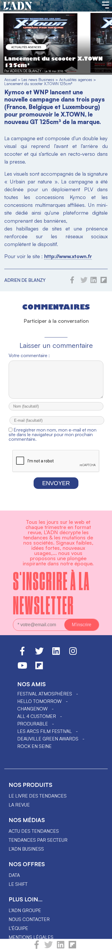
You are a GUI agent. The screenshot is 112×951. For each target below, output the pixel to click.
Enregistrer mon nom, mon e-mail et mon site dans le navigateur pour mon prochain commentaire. (52, 434)
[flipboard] (72, 947)
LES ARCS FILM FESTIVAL (44, 731)
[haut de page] (102, 944)
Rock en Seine (34, 746)
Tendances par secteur (38, 840)
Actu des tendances (34, 831)
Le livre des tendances (38, 796)
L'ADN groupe (25, 910)
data (14, 875)
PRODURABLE (32, 724)
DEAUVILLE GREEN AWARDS (47, 739)
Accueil (10, 79)
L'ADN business (26, 849)
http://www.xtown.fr (68, 256)
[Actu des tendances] (17, 6)
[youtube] (22, 668)
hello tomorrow (39, 701)
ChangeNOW (32, 709)
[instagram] (73, 653)
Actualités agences (26, 47)
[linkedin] (60, 947)
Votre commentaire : (29, 355)
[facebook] (36, 947)
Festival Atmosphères (44, 694)
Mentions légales (31, 937)
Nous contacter (29, 919)
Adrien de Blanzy (25, 71)
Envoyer (56, 483)
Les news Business (38, 79)
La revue (19, 805)
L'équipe (18, 928)
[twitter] (48, 947)
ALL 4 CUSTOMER (36, 716)
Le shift (18, 884)
